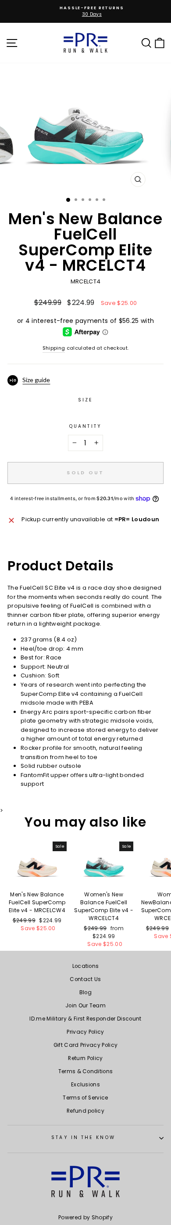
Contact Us (85, 979)
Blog (85, 992)
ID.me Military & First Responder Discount (85, 1018)
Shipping (54, 348)
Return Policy (85, 1058)
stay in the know (83, 1137)
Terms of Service (85, 1097)
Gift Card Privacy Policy (85, 1045)
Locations (85, 966)
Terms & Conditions (85, 1071)
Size (85, 400)
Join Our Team (85, 1005)
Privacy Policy (85, 1031)
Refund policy (85, 1110)
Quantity (85, 426)
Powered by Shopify (85, 1217)
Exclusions (85, 1084)
